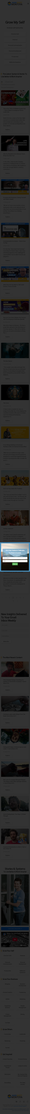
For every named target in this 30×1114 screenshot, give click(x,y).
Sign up (15, 564)
